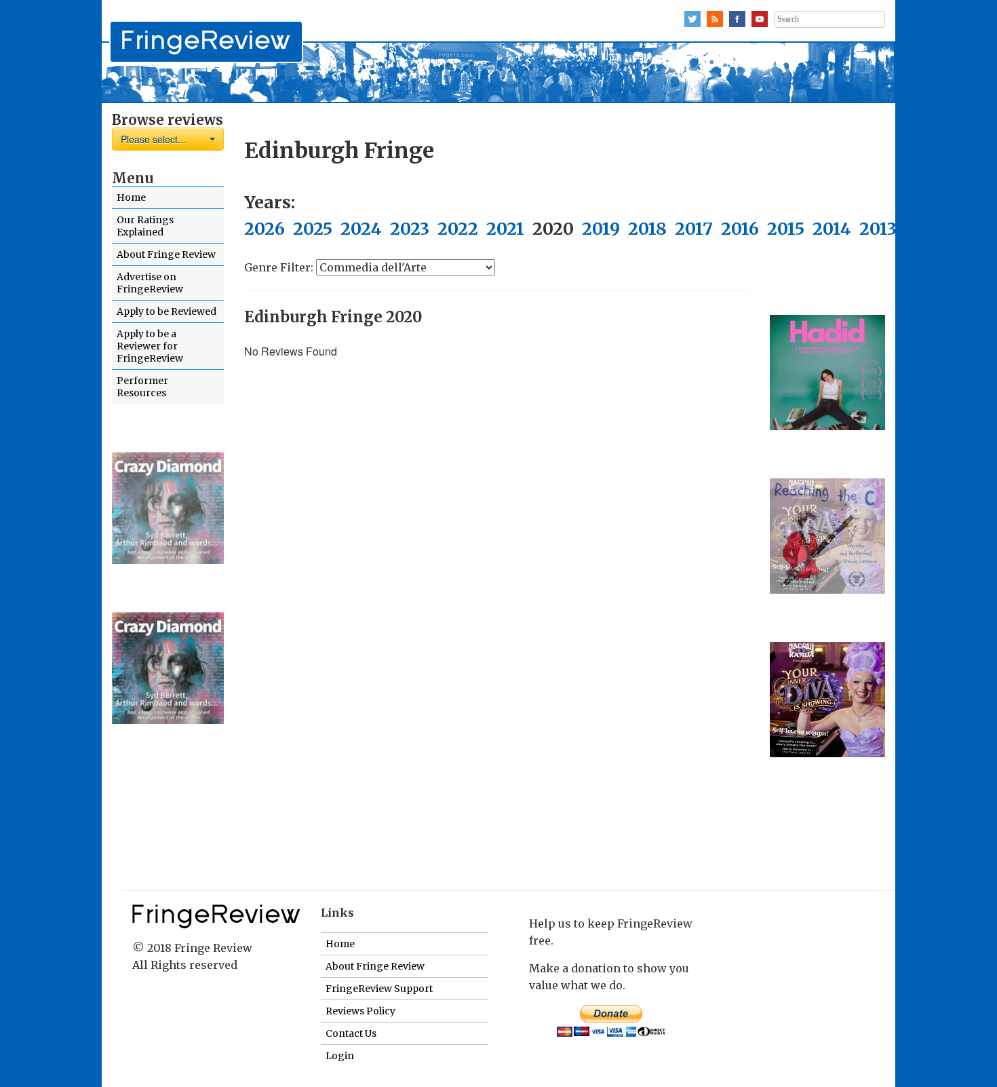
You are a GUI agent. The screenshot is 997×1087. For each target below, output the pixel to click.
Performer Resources (142, 387)
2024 (361, 229)
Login (340, 1056)
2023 (409, 229)
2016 (740, 229)
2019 (601, 229)
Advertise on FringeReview (150, 283)
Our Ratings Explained (145, 226)
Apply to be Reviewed (166, 311)
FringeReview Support (379, 989)
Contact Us (351, 1033)
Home (131, 197)
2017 (694, 229)
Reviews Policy (360, 1011)
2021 (505, 229)
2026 (264, 229)
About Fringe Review (166, 254)
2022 (457, 229)
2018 (647, 229)
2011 (970, 229)
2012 (924, 229)
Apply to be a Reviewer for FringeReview (150, 346)
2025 (312, 229)
